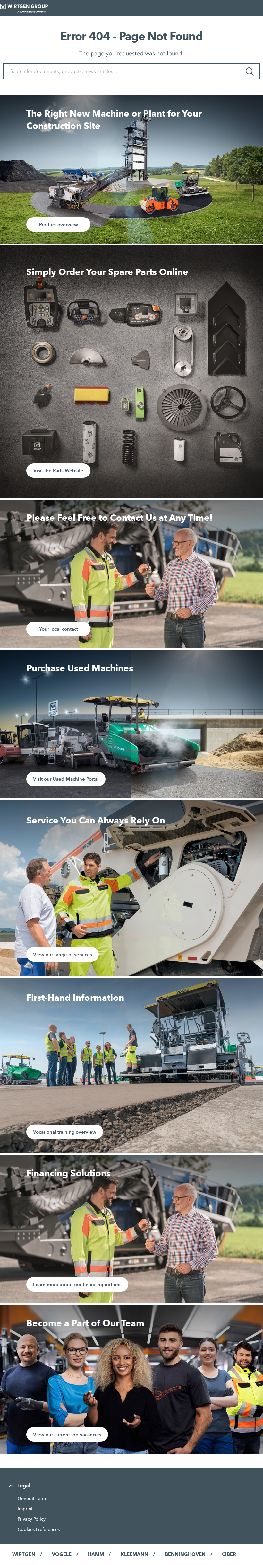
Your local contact (58, 629)
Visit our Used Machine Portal (66, 779)
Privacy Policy (32, 1519)
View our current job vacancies (67, 1434)
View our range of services (62, 954)
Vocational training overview (64, 1132)
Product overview (58, 224)
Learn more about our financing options (77, 1284)
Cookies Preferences (39, 1529)
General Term (32, 1498)
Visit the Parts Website (58, 470)
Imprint (25, 1509)
